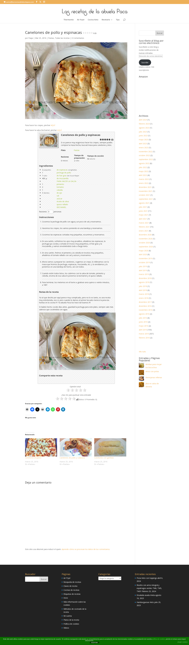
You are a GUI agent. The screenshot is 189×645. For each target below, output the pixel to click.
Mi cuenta (68, 616)
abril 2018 (143, 290)
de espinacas (62, 170)
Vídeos (66, 628)
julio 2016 (143, 318)
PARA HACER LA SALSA (66, 181)
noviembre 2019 (145, 258)
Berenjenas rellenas (154, 377)
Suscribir (144, 62)
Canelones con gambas (104, 458)
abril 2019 (143, 270)
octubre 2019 (144, 262)
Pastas (51, 38)
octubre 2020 (144, 242)
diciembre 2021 (145, 187)
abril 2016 (143, 329)
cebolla (60, 190)
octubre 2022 (144, 155)
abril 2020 (143, 254)
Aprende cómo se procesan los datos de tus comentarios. (86, 549)
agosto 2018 (144, 282)
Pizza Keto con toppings (147, 578)
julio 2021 (143, 207)
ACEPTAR (94, 642)
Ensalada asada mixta (146, 595)
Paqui (30, 38)
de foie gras (62, 175)
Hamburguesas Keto (145, 602)
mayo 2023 (143, 139)
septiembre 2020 (146, 246)
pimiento (60, 184)
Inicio (66, 598)
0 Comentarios (78, 38)
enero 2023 (143, 147)
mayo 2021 (143, 215)
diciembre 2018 (145, 278)
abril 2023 (143, 143)
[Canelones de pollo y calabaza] (76, 447)
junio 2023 (143, 135)
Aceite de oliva (63, 201)
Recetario (106, 20)
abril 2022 (143, 175)
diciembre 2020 (145, 234)
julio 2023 (143, 131)
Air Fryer (80, 20)
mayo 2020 (143, 250)
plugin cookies (183, 642)
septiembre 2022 (146, 159)
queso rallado (62, 204)
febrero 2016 (144, 337)
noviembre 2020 (145, 238)
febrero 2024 (144, 123)
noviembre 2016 (145, 310)
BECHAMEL (61, 207)
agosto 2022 (144, 163)
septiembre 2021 (146, 199)
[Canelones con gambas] (110, 447)
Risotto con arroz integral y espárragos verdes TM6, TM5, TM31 (149, 588)
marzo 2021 (144, 223)
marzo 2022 (144, 179)
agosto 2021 (144, 203)
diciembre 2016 (145, 306)
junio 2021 (143, 211)
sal (58, 195)
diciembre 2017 (145, 302)
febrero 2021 (144, 227)
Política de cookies (71, 624)
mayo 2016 (143, 326)
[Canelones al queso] (41, 447)
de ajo (59, 193)
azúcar (59, 198)
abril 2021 (143, 219)
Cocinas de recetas (71, 590)
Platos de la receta (71, 620)
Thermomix (69, 20)
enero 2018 (143, 298)
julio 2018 (143, 286)
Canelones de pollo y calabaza (72, 458)
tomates (60, 187)
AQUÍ (53, 125)
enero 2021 (143, 231)
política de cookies (158, 639)
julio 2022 (143, 167)
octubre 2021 (144, 195)
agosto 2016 (144, 314)
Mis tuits (142, 351)
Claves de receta (70, 586)
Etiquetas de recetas (72, 594)
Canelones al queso (33, 458)
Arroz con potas (152, 371)
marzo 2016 (144, 333)
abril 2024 (143, 120)
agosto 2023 (144, 127)
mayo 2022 (143, 171)
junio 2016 (143, 322)
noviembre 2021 (145, 191)
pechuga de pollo (64, 172)
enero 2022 (143, 183)
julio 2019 (143, 266)
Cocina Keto (93, 20)
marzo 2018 (144, 294)
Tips (118, 20)
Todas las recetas (62, 38)
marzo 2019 (144, 274)
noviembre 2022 (145, 151)
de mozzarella (62, 178)
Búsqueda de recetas (72, 582)
